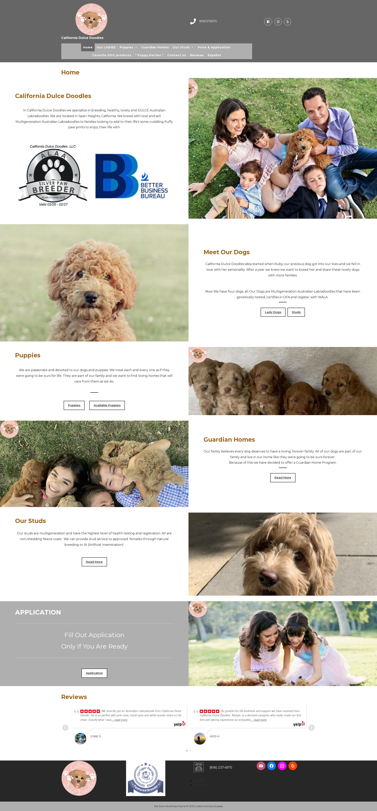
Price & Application (214, 47)
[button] (136, 47)
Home (88, 47)
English (199, 781)
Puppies (126, 47)
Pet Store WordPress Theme (170, 806)
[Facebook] (267, 22)
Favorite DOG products (111, 55)
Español (214, 55)
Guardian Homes (155, 47)
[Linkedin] (287, 22)
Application (94, 673)
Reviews (197, 55)
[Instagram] (277, 22)
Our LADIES (106, 47)
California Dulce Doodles (82, 38)
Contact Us (176, 55)
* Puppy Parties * (149, 55)
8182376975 (208, 21)
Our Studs (181, 47)
